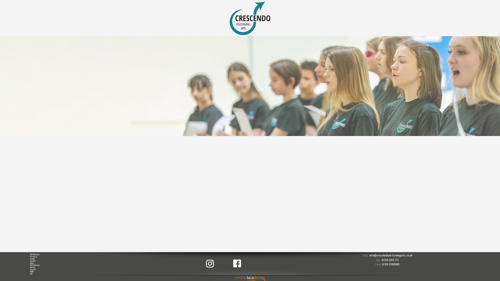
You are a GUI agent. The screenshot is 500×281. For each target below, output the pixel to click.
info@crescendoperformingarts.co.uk (391, 255)
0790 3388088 (391, 264)
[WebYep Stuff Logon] (492, 2)
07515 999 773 (390, 260)
